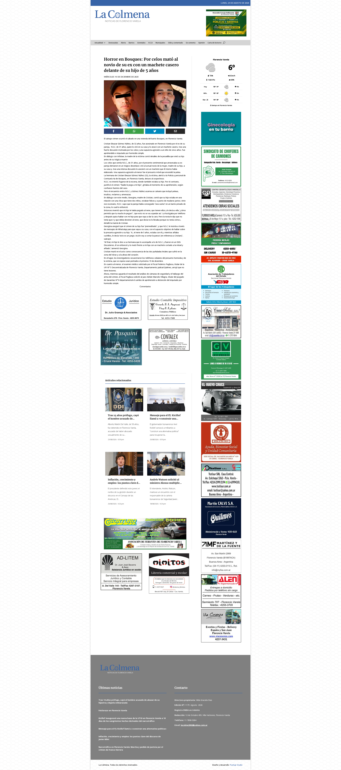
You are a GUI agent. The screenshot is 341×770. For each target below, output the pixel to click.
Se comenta (190, 43)
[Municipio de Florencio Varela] (221, 128)
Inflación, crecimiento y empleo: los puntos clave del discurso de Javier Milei (124, 483)
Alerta (123, 43)
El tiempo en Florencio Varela (221, 105)
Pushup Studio (236, 765)
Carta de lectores (215, 43)
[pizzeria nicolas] (221, 243)
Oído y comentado (175, 43)
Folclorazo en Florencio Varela (113, 710)
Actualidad (99, 43)
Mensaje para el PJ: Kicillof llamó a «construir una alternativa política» (165, 419)
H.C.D (150, 43)
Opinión (201, 43)
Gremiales (141, 43)
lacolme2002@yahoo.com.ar (194, 725)
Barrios (131, 43)
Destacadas (113, 43)
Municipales (160, 43)
